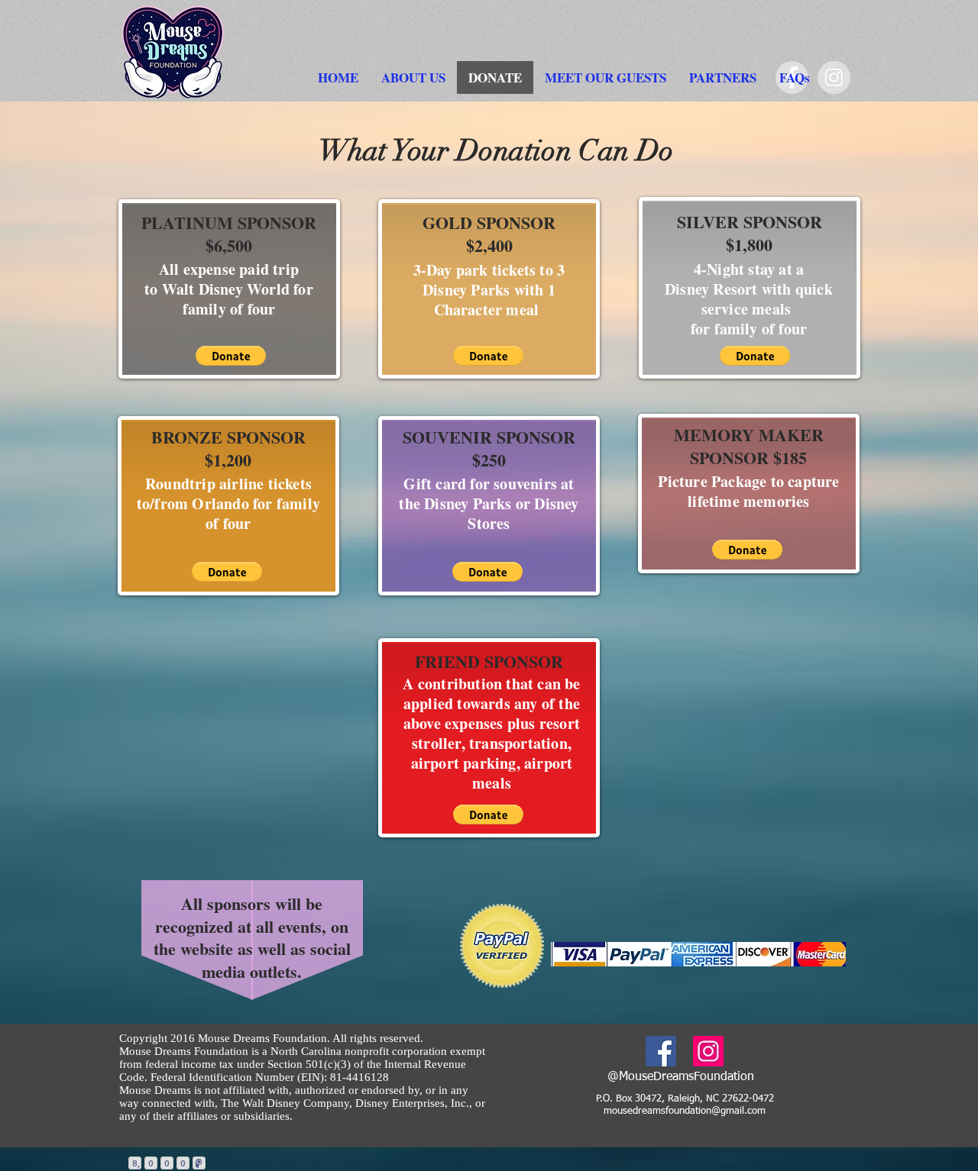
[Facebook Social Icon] (661, 1051)
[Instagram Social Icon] (708, 1051)
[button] (413, 77)
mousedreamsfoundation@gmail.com (685, 1111)
